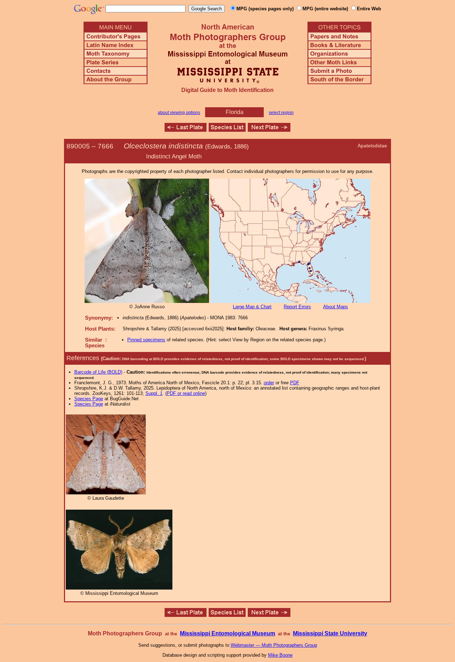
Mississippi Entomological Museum (227, 633)
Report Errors (297, 306)
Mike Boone (280, 655)
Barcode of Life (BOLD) (98, 372)
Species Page (88, 398)
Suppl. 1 (153, 393)
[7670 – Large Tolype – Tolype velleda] (269, 130)
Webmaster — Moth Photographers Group (274, 645)
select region (281, 112)
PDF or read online (186, 393)
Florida (234, 112)
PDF (294, 382)
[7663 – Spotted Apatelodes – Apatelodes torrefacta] (186, 130)
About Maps (335, 306)
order (269, 382)
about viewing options (179, 112)
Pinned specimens (146, 339)
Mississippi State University (330, 633)
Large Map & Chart (252, 306)
